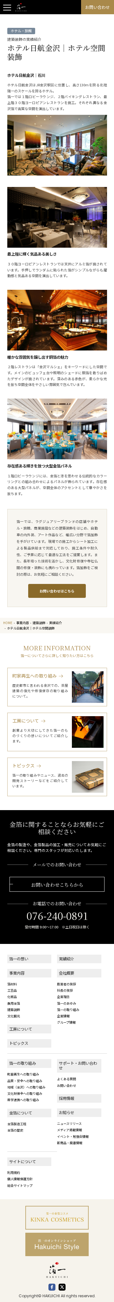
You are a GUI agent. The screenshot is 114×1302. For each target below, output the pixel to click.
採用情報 (66, 1098)
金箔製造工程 (16, 1123)
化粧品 (12, 996)
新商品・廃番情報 (69, 1142)
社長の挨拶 (65, 990)
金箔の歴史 (15, 1130)
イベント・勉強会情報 (73, 1136)
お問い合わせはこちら (57, 590)
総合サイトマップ (20, 1185)
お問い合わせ (66, 1085)
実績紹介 (66, 959)
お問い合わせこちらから (57, 884)
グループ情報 (66, 1022)
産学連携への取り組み (23, 1099)
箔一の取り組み (68, 1009)
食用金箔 (13, 1003)
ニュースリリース (69, 1123)
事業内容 (16, 973)
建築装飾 (13, 1009)
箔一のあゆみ (66, 1003)
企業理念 (63, 996)
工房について (20, 1029)
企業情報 (63, 1016)
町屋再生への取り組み (23, 1074)
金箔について (20, 1113)
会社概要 (66, 973)
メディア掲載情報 (69, 1129)
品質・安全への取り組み (24, 1080)
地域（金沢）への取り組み (26, 1087)
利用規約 (13, 1172)
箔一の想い (18, 959)
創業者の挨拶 (66, 984)
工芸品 (12, 990)
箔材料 (12, 984)
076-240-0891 (57, 916)
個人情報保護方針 (20, 1178)
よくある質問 (66, 1078)
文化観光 (13, 1016)
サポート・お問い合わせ (78, 1065)
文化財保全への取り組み (24, 1093)
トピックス (18, 1043)
